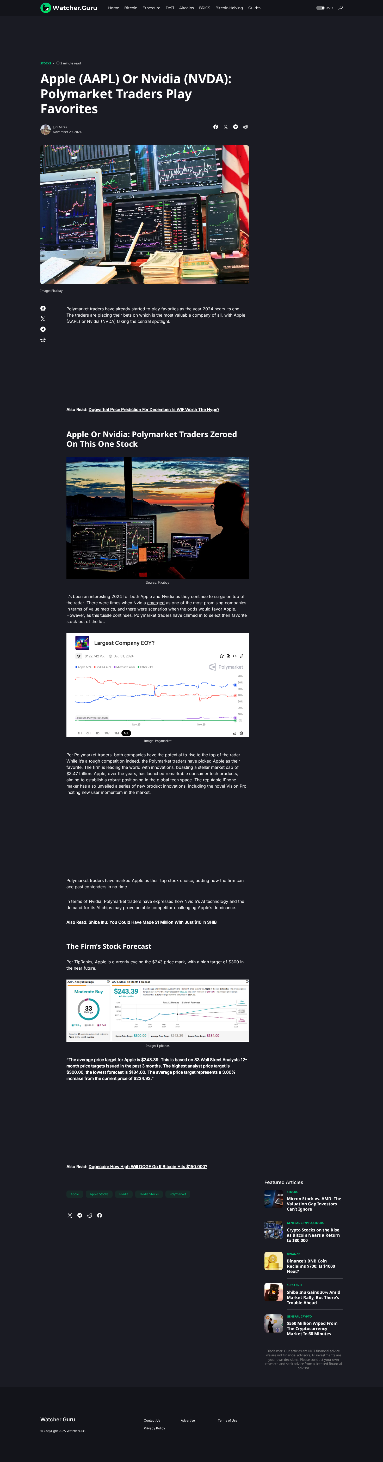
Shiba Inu (294, 1285)
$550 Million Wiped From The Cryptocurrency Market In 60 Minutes (312, 1328)
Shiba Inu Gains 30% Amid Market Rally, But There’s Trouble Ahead (313, 1297)
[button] (324, 8)
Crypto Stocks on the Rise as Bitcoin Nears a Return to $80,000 (313, 1235)
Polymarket (145, 615)
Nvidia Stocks (149, 1194)
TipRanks (83, 961)
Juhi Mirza (60, 127)
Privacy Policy (154, 1428)
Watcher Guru (57, 1419)
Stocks (45, 63)
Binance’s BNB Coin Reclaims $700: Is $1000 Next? (311, 1266)
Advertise (188, 1420)
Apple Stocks (99, 1194)
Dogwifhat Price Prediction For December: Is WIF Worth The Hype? (154, 409)
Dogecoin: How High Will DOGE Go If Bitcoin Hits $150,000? (148, 1166)
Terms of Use (227, 1420)
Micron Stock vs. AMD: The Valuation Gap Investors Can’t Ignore (314, 1204)
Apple (75, 1194)
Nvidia (123, 1194)
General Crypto (299, 1223)
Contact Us (152, 1420)
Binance (293, 1254)
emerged (156, 602)
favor (217, 609)
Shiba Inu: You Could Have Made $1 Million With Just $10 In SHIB (153, 922)
